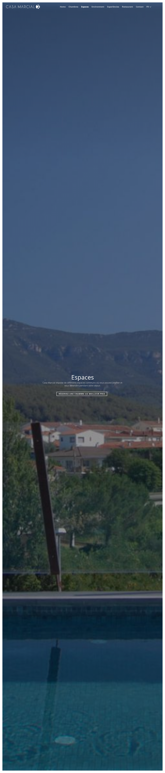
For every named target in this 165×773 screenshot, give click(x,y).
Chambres (73, 6)
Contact (139, 6)
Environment (98, 6)
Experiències (113, 6)
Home (63, 6)
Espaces (85, 6)
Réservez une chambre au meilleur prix (82, 394)
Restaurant (127, 6)
